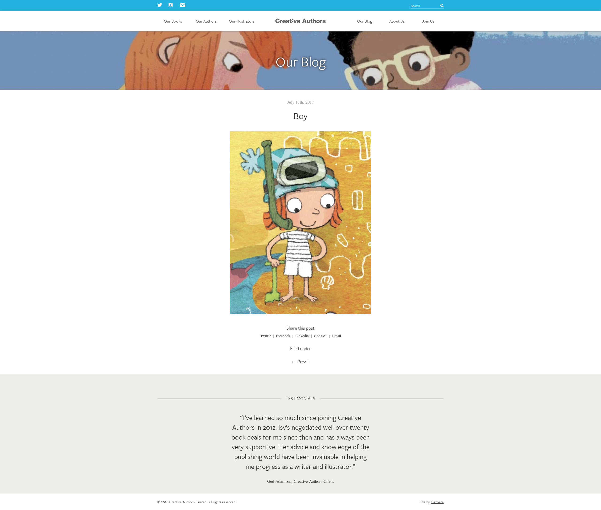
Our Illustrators (241, 21)
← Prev (299, 361)
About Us (397, 21)
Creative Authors (300, 21)
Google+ (320, 335)
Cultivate (437, 501)
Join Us (428, 21)
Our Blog (364, 21)
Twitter (265, 335)
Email (336, 335)
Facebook (283, 335)
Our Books (173, 21)
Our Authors (206, 21)
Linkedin (302, 335)
